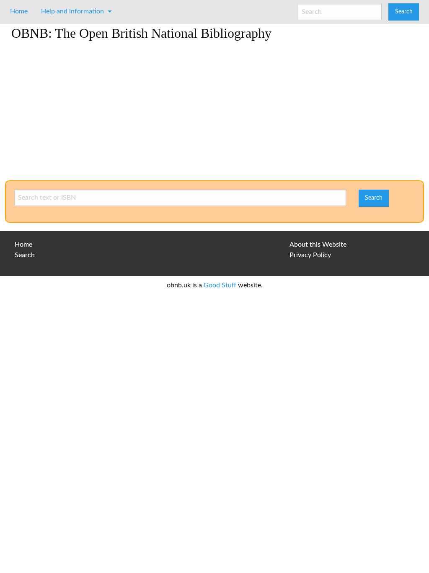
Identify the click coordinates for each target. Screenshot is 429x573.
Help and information (72, 11)
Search (25, 255)
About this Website (317, 244)
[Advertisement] (214, 113)
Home (19, 11)
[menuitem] (18, 11)
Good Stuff (220, 285)
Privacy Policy (310, 255)
